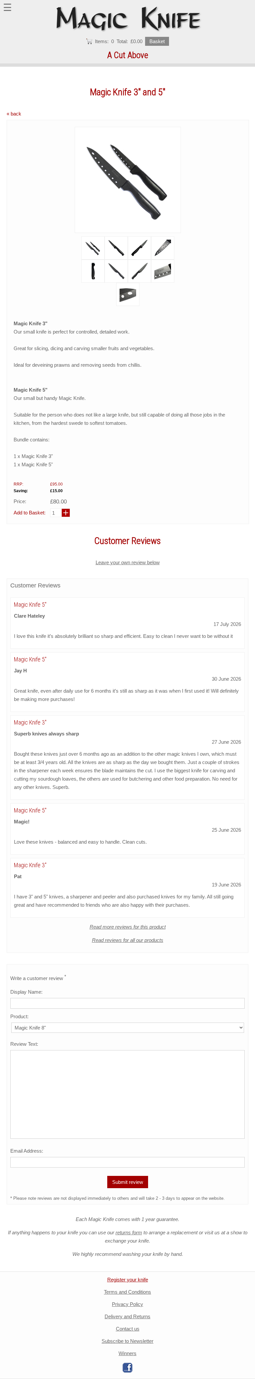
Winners (127, 1353)
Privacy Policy (127, 1304)
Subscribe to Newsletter (127, 1341)
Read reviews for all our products (127, 940)
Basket (157, 41)
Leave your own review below (128, 562)
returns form (129, 1232)
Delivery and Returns (127, 1316)
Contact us (127, 1329)
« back (14, 113)
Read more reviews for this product (128, 927)
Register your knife (127, 1279)
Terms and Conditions (127, 1292)
